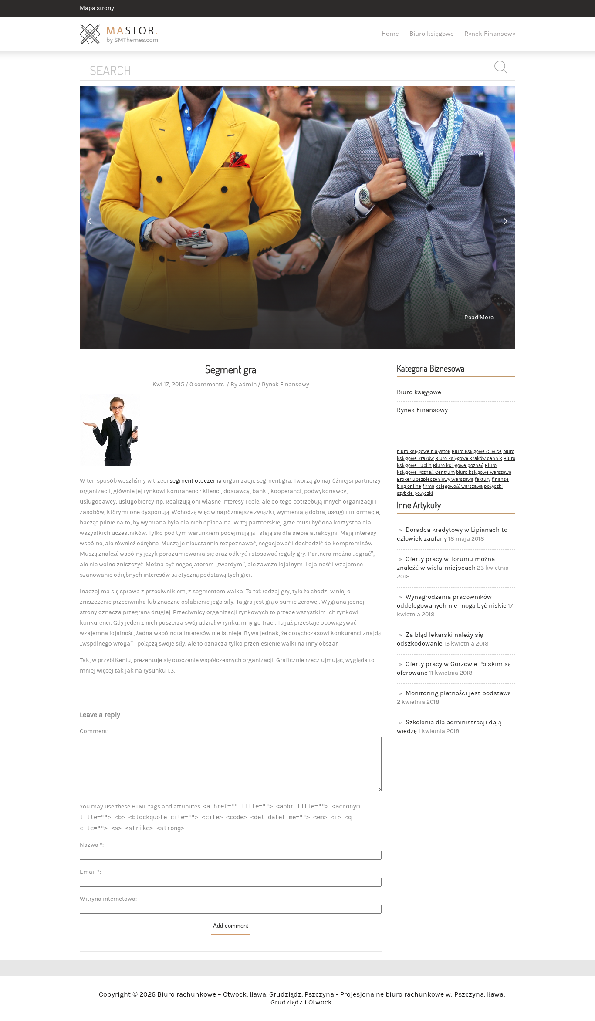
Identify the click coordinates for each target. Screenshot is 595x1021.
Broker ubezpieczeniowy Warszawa (435, 479)
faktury (482, 479)
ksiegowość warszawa (459, 486)
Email (90, 872)
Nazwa (91, 845)
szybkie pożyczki (415, 493)
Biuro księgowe (431, 33)
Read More (479, 317)
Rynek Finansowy (489, 33)
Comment (93, 731)
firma (428, 486)
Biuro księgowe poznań (458, 465)
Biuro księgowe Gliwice (477, 451)
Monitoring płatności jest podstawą (458, 693)
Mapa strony (97, 8)
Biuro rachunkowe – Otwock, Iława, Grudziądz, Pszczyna (245, 994)
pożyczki (493, 486)
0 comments (206, 384)
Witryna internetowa (107, 899)
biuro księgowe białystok (423, 451)
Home (390, 33)
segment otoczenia (195, 480)
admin (248, 384)
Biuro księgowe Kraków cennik (468, 458)
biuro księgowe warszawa (483, 472)
